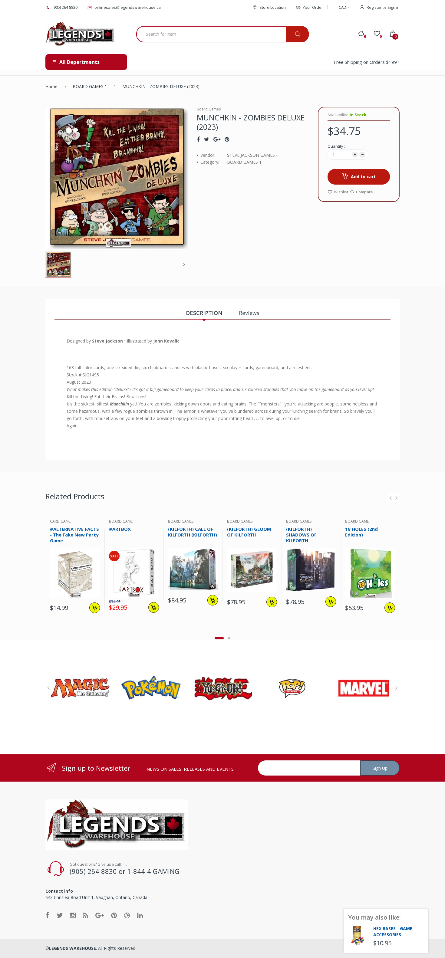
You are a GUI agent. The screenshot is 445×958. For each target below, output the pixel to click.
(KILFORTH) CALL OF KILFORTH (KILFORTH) (192, 532)
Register (374, 7)
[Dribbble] (127, 915)
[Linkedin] (140, 915)
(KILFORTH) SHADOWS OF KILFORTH (301, 534)
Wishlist (341, 192)
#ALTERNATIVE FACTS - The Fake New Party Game (74, 534)
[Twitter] (206, 139)
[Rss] (85, 915)
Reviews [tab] (249, 313)
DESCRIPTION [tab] (204, 313)
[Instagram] (73, 915)
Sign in (393, 7)
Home (51, 86)
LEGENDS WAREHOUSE (72, 948)
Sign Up (380, 768)
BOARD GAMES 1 (90, 86)
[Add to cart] (94, 607)
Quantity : (336, 146)
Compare (364, 192)
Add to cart (363, 176)
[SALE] (134, 572)
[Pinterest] (227, 139)
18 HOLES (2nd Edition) (361, 532)
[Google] (216, 139)
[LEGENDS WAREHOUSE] (80, 34)
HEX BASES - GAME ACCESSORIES (392, 931)
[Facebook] (198, 139)
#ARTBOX (120, 529)
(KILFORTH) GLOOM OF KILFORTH (249, 532)
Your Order (313, 7)
